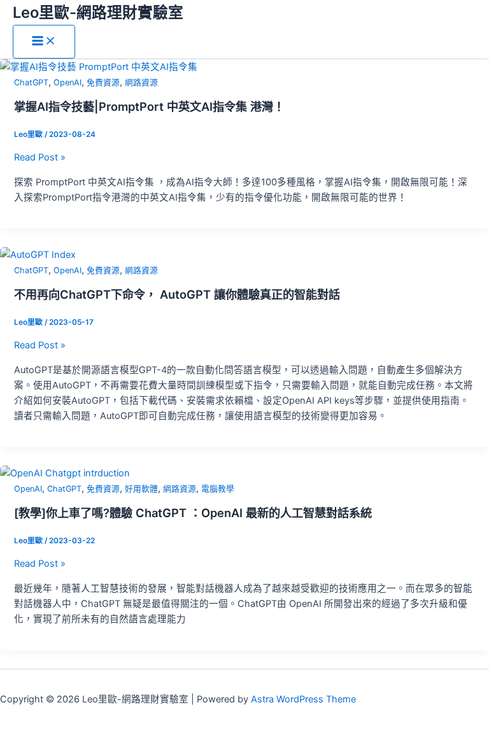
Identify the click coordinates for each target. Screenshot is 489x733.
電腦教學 (217, 489)
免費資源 (103, 82)
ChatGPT (31, 82)
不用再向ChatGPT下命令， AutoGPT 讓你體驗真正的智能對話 (177, 294)
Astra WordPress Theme (303, 699)
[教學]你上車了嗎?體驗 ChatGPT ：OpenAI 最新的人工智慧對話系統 (193, 513)
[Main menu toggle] (44, 42)
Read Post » (40, 157)
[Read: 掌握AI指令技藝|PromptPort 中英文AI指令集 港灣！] (98, 67)
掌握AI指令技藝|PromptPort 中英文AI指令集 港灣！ (149, 106)
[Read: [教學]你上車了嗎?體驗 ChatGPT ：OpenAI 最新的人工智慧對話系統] (65, 473)
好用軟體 (141, 489)
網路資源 (141, 82)
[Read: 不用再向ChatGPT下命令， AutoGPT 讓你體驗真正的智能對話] (38, 254)
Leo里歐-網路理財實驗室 (98, 12)
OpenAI (67, 82)
